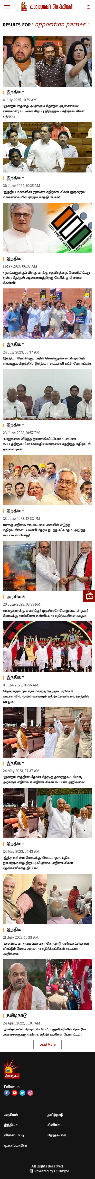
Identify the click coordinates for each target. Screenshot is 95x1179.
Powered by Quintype (51, 1171)
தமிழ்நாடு (55, 1115)
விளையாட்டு (14, 1135)
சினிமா (53, 1125)
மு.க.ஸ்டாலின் (15, 1145)
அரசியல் (11, 1115)
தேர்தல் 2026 (57, 1135)
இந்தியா (10, 1125)
